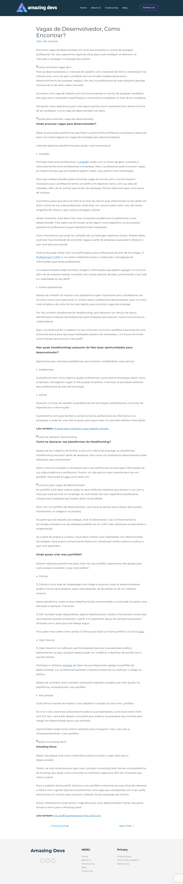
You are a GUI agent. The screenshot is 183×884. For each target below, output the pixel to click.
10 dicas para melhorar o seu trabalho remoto (81, 428)
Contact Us (87, 871)
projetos (67, 665)
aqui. (141, 631)
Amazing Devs (48, 850)
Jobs (39, 41)
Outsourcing (111, 7)
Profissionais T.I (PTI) (48, 257)
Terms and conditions (128, 860)
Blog (125, 7)
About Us (96, 7)
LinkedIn (83, 161)
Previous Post (58, 825)
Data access (123, 863)
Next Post (127, 825)
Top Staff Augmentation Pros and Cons (77, 815)
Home (83, 7)
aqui (67, 476)
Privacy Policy (124, 856)
